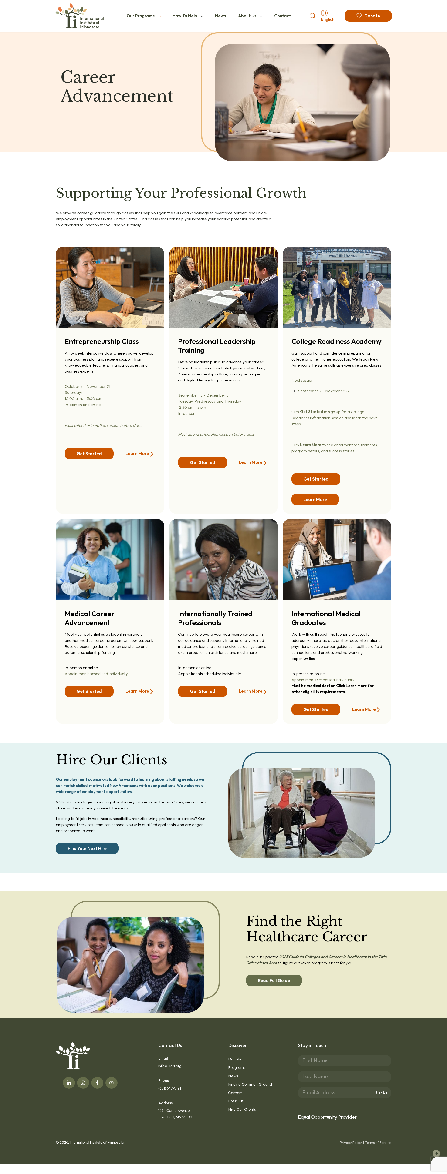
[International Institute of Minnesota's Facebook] (97, 1083)
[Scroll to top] (436, 1153)
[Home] (79, 15)
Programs (236, 1067)
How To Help (185, 15)
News (220, 15)
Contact (282, 15)
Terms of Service (378, 1142)
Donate (235, 1059)
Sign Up (381, 1092)
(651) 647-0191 (169, 1088)
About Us (247, 15)
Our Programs (141, 15)
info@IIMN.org (169, 1066)
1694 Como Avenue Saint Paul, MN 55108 (175, 1113)
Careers (235, 1092)
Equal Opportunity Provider (327, 1117)
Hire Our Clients (242, 1109)
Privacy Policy (351, 1142)
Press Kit (235, 1100)
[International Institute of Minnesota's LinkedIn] (69, 1083)
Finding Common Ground (250, 1084)
